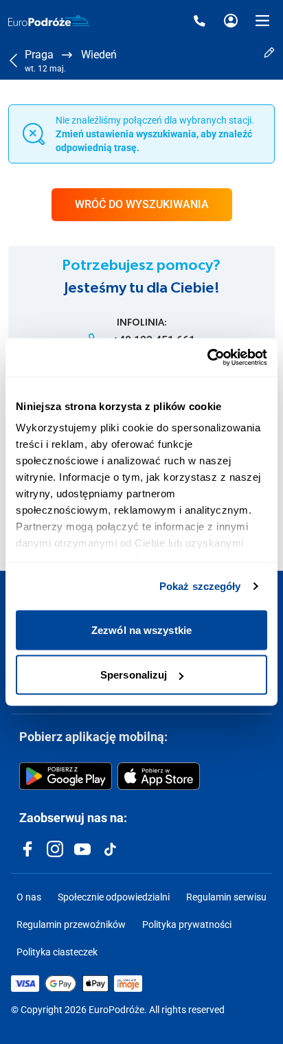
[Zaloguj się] (231, 20)
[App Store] (158, 776)
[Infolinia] (199, 20)
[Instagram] (55, 849)
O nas (28, 897)
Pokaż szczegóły (200, 586)
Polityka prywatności (186, 924)
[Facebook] (27, 849)
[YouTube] (82, 849)
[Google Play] (65, 776)
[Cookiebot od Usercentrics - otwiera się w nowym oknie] (207, 358)
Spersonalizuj (133, 675)
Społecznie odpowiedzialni (114, 897)
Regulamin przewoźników (71, 924)
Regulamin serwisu (226, 897)
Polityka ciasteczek (57, 951)
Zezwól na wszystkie (141, 629)
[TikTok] (110, 849)
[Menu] (262, 20)
